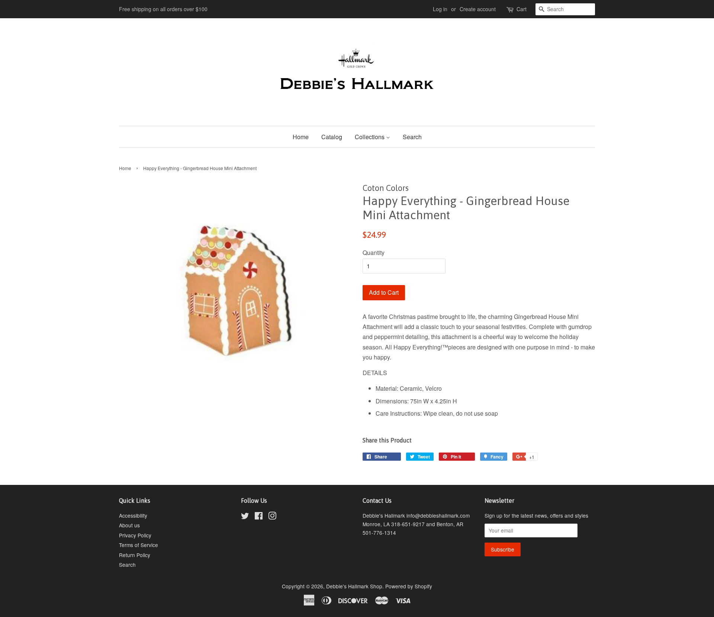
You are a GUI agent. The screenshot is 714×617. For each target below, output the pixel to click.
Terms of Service (138, 545)
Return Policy (134, 555)
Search (412, 136)
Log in (440, 9)
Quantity (374, 252)
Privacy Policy (135, 535)
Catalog (331, 136)
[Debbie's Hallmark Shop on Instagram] (272, 517)
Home (301, 136)
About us (129, 525)
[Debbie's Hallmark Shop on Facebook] (258, 517)
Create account (478, 9)
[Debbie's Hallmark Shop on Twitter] (245, 517)
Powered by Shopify (408, 586)
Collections (370, 136)
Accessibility (133, 515)
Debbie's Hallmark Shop (354, 586)
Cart (522, 9)
